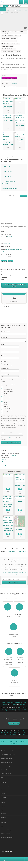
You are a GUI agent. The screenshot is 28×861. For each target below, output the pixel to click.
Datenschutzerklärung (8, 437)
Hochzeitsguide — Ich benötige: (9, 384)
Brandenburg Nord (17, 249)
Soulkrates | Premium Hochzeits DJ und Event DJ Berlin (8, 529)
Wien (24, 701)
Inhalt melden (22, 551)
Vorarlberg (22, 704)
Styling (5, 404)
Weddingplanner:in (8, 411)
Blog (2, 809)
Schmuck (6, 406)
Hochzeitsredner (7, 408)
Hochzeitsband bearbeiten (7, 837)
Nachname (4, 355)
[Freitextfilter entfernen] (21, 2)
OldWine (20, 103)
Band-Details (8, 171)
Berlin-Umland (9, 249)
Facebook (3, 802)
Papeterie (6, 402)
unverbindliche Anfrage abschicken (11, 442)
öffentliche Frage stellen (14, 582)
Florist (5, 395)
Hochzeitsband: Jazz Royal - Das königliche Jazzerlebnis (8, 107)
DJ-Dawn (20, 501)
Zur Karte (4, 459)
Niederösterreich (18, 702)
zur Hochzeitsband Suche (1, 6)
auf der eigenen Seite (20, 660)
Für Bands (3, 782)
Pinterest (3, 806)
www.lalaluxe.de (12, 86)
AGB (2, 826)
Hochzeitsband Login (7, 851)
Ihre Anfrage (4, 337)
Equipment (7, 176)
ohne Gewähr (11, 551)
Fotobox (5, 413)
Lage (8, 10)
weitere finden (19, 615)
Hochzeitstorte (7, 400)
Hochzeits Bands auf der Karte (8, 750)
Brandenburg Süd (5, 251)
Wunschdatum (4, 361)
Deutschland (7, 243)
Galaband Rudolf (20, 125)
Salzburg (3, 702)
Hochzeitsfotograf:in (8, 391)
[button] (14, 20)
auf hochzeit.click (14, 723)
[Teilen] (22, 859)
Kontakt (10, 261)
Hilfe (2, 777)
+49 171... (8, 83)
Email (2, 344)
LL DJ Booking (19, 529)
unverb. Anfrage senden (9, 78)
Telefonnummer (5, 368)
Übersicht (3, 10)
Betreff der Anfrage (6, 331)
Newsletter (3, 817)
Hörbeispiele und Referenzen (8, 182)
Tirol (10, 704)
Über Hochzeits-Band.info (6, 758)
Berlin (8, 241)
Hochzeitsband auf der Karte (9, 81)
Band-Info (7, 166)
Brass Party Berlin (8, 120)
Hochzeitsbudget (5, 374)
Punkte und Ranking (5, 769)
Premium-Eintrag (5, 786)
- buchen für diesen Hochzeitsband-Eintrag (14, 682)
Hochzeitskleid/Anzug (8, 397)
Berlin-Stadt (6, 239)
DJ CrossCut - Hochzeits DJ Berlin (8, 143)
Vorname (3, 350)
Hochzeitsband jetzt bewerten (15, 285)
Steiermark (5, 704)
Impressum (3, 822)
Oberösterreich (9, 702)
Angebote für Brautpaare (9, 188)
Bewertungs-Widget (6, 773)
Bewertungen (19, 10)
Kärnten (24, 702)
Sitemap (3, 793)
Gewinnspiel (3, 813)
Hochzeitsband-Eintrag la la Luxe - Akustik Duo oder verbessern (8, 661)
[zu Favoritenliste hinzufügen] (2, 13)
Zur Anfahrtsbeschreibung (8, 461)
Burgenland (14, 704)
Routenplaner (24, 196)
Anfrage (25, 10)
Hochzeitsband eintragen (6, 762)
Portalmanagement (5, 833)
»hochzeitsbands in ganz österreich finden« (14, 742)
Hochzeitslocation (8, 389)
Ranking (3, 789)
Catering (6, 393)
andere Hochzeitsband (9, 387)
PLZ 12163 (9, 236)
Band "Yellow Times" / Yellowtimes (20, 140)
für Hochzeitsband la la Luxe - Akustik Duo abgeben (8, 616)
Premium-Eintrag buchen (8, 766)
